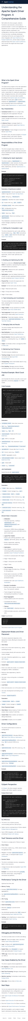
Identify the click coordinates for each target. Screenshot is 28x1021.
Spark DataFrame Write (16, 914)
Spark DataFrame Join (7, 968)
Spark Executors (19, 314)
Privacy (19, 1018)
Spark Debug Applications (12, 941)
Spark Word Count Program (15, 627)
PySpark (24, 134)
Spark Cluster (5, 120)
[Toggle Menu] (2, 2)
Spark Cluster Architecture (11, 995)
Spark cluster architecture (18, 41)
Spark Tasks (13, 283)
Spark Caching (13, 919)
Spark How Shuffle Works (14, 309)
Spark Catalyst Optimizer (18, 278)
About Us (4, 1018)
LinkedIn (10, 1018)
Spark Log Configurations (12, 755)
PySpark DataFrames (7, 39)
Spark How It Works (7, 236)
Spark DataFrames (17, 38)
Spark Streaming (6, 973)
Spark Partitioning (18, 334)
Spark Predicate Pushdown (17, 553)
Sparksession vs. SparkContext (17, 105)
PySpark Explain (18, 951)
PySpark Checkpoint (9, 363)
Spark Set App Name (17, 193)
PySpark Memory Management (9, 829)
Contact (23, 1018)
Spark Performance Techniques (17, 1006)
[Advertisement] (14, 62)
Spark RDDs (9, 131)
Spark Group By (20, 449)
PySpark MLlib (5, 978)
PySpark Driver (10, 1003)
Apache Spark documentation (17, 97)
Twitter (14, 1018)
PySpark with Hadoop (12, 834)
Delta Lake (5, 345)
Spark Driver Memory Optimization (13, 737)
